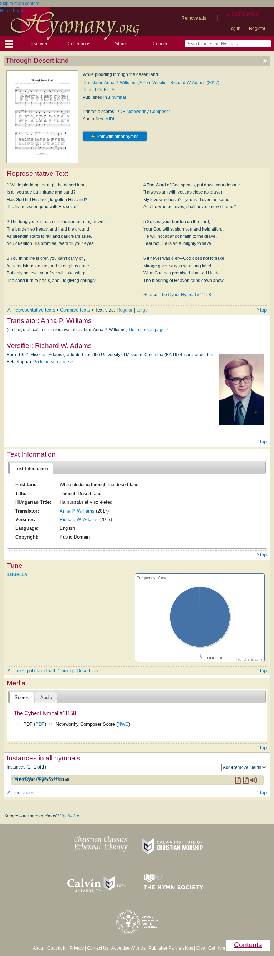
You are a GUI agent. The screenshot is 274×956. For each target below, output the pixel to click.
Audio (46, 697)
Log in (234, 28)
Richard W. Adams (79, 519)
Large (142, 310)
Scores (22, 697)
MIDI (109, 119)
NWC (123, 724)
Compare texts (75, 310)
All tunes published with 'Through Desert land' (54, 670)
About (38, 948)
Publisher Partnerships (171, 948)
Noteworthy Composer (148, 111)
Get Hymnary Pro (225, 948)
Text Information (31, 468)
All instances (20, 792)
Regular (124, 310)
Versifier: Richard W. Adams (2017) (185, 82)
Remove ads (194, 18)
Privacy (77, 948)
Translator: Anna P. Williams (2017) (116, 82)
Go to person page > (148, 329)
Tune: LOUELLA (99, 89)
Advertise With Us (128, 948)
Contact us (70, 815)
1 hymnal (117, 97)
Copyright (56, 948)
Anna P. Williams (77, 511)
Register (257, 28)
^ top (262, 310)
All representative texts (31, 310)
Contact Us (97, 948)
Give (200, 948)
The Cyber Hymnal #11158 (185, 294)
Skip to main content (19, 3)
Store (120, 43)
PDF (120, 111)
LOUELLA (17, 574)
